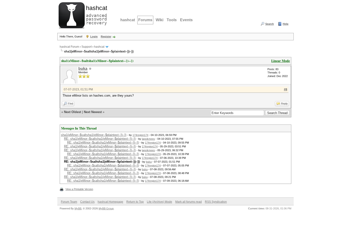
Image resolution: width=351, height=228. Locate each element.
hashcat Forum (69, 46)
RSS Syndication (216, 201)
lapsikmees (148, 138)
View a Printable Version (79, 189)
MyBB (77, 208)
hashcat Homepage (110, 201)
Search (269, 23)
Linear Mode (280, 60)
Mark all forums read (188, 201)
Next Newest (93, 112)
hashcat (127, 20)
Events (186, 20)
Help (285, 23)
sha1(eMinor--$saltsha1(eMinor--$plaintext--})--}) (93, 135)
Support (86, 46)
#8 (285, 89)
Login (94, 36)
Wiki (159, 20)
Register (106, 36)
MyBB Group (106, 208)
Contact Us (87, 201)
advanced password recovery (95, 15)
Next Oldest (72, 112)
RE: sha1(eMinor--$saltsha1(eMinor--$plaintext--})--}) (100, 138)
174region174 (140, 135)
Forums (145, 20)
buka (82, 69)
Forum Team (69, 201)
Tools (172, 20)
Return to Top (135, 201)
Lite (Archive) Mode (159, 201)
